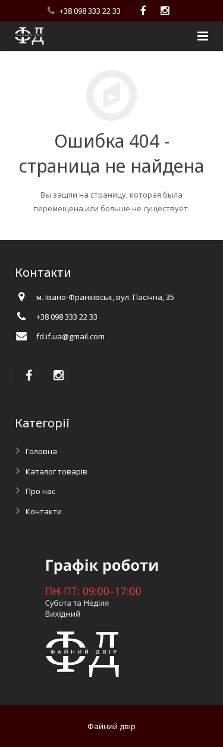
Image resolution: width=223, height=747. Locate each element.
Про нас (40, 491)
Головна (41, 451)
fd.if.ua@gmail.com (70, 336)
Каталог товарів (56, 471)
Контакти (44, 511)
